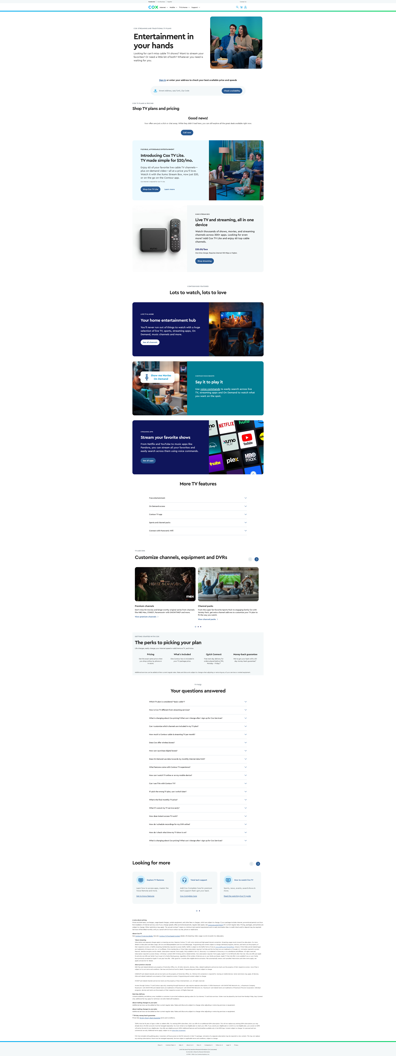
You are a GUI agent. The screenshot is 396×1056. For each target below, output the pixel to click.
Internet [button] (163, 7)
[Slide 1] (195, 626)
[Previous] (250, 559)
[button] (237, 7)
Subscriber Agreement (178, 1030)
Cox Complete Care (188, 896)
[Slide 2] (198, 626)
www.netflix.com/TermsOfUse (224, 947)
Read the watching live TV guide (237, 896)
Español (169, 1)
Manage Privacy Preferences (228, 1045)
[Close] (301, 1040)
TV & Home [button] (183, 7)
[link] (150, 189)
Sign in (162, 80)
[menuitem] (164, 8)
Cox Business (161, 1)
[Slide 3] (200, 626)
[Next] (257, 559)
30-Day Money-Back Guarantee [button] (150, 1018)
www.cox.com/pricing (215, 925)
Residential (151, 1)
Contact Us (243, 1)
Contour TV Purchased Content (169, 936)
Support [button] (195, 7)
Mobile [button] (172, 7)
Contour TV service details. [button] (144, 936)
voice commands (210, 389)
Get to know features (145, 896)
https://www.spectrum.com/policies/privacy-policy (30, 1046)
